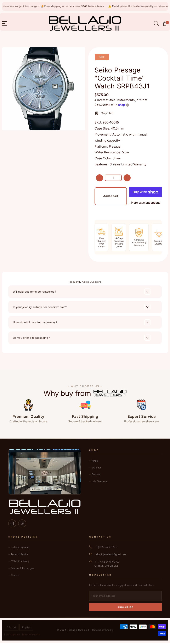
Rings (95, 461)
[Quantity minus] (99, 177)
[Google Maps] (22, 523)
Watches (96, 467)
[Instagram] (12, 523)
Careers (15, 575)
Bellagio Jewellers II (79, 630)
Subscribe (126, 607)
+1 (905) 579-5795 (106, 547)
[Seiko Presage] (43, 88)
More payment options (145, 202)
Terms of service (31, 634)
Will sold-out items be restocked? (34, 291)
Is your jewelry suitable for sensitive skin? (40, 307)
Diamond (96, 474)
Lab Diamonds (99, 481)
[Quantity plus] (127, 177)
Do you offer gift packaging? (31, 337)
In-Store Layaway (20, 547)
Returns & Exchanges (22, 568)
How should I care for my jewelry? (35, 322)
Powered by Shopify (102, 630)
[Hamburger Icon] (4, 23)
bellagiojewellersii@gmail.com (110, 554)
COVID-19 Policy (20, 561)
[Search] (156, 23)
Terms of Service (19, 554)
